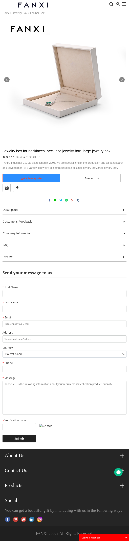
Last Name (10, 302)
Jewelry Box (20, 13)
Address (8, 332)
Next (122, 79)
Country (8, 348)
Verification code (14, 420)
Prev (7, 79)
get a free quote (31, 178)
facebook (49, 200)
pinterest (72, 200)
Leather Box (37, 13)
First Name (10, 287)
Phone (8, 363)
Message (9, 378)
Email (7, 317)
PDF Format (7, 188)
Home (6, 13)
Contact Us (92, 178)
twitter (60, 200)
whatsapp (66, 200)
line (55, 200)
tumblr (78, 200)
